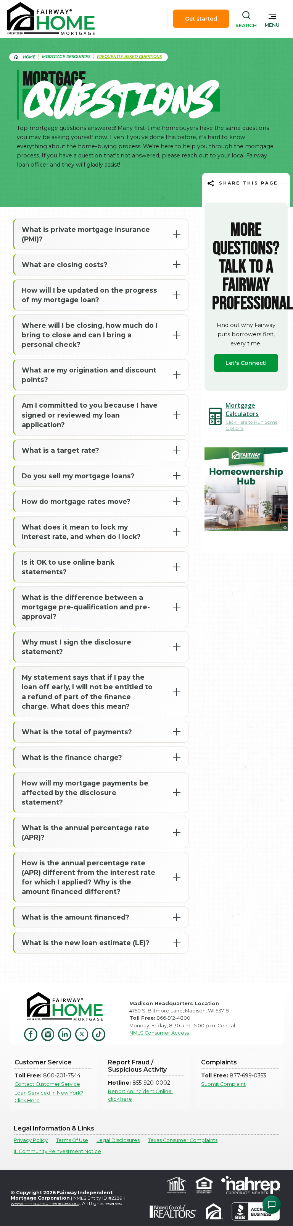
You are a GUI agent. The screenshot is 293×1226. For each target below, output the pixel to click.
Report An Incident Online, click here (140, 1094)
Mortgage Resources (66, 56)
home (29, 57)
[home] (51, 18)
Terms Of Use (72, 1140)
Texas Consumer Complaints (182, 1140)
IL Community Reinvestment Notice (57, 1151)
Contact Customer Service (47, 1084)
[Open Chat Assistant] (271, 1204)
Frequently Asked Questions (129, 56)
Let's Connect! (246, 363)
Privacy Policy (31, 1140)
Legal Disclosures (118, 1140)
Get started (201, 18)
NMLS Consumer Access (159, 1033)
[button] (272, 18)
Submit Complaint (223, 1084)
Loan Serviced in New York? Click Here (48, 1096)
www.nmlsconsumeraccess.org (45, 1203)
